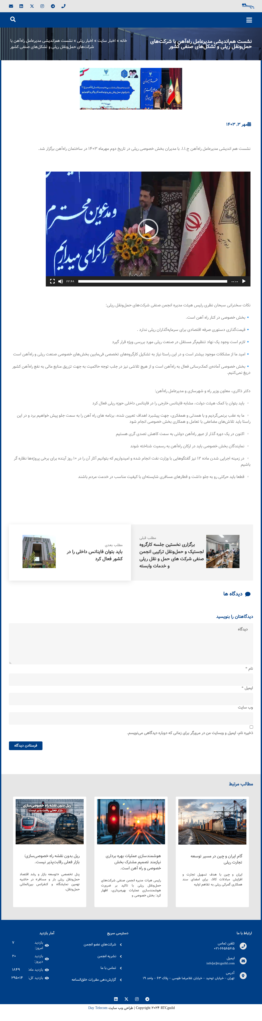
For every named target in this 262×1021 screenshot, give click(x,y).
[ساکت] (60, 281)
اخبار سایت (106, 41)
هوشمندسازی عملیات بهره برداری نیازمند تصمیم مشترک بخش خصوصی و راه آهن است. (133, 862)
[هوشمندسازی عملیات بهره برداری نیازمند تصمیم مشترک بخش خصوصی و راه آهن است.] (131, 843)
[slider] (152, 281)
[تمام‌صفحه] (52, 281)
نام (249, 668)
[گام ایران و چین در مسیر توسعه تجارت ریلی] (212, 843)
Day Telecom (97, 1008)
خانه (123, 41)
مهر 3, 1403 (236, 124)
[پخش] (243, 281)
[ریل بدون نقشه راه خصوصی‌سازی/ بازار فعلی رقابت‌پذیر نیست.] (50, 843)
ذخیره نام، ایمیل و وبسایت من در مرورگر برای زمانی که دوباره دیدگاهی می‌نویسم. (190, 733)
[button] (148, 229)
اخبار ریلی (85, 41)
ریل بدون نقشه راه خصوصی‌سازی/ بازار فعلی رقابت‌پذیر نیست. (52, 859)
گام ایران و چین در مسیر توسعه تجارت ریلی (216, 859)
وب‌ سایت (245, 707)
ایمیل (247, 688)
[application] (148, 229)
